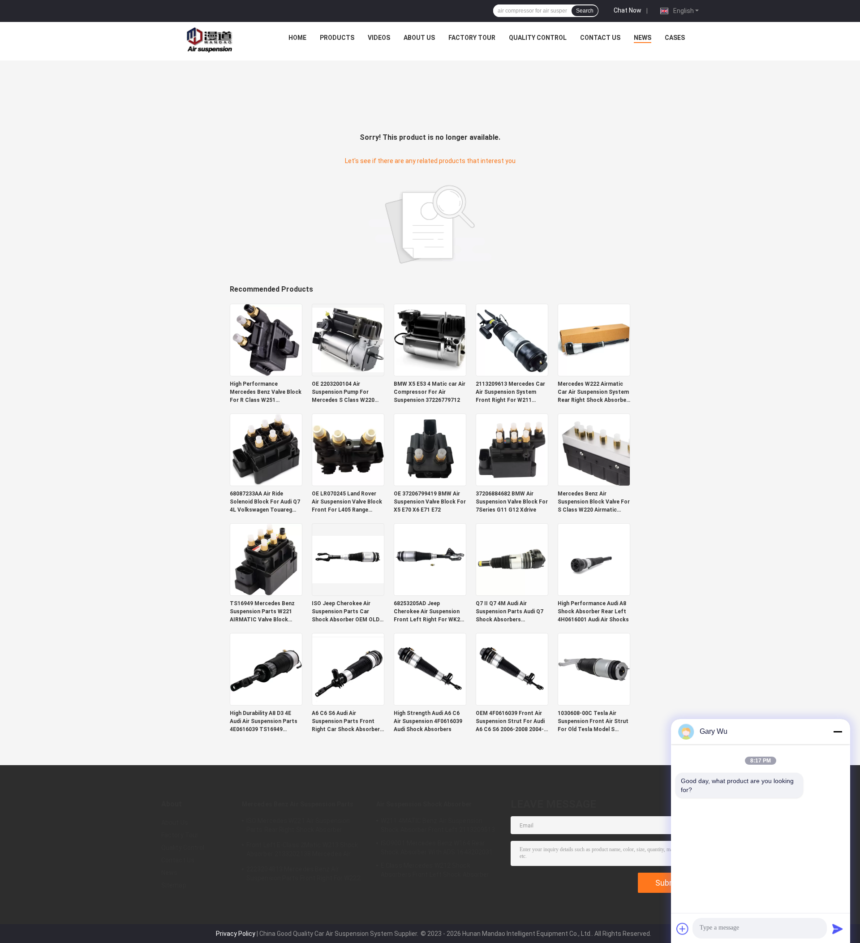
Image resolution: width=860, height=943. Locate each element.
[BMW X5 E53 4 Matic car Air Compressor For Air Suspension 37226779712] (430, 339)
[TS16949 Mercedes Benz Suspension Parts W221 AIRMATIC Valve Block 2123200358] (266, 559)
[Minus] (837, 731)
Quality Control (538, 37)
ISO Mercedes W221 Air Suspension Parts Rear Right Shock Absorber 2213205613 (298, 826)
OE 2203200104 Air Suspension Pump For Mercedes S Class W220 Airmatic (343, 392)
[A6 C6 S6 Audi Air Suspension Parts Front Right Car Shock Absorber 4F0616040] (348, 668)
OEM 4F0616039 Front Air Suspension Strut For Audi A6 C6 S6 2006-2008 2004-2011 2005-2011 (510, 721)
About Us (419, 37)
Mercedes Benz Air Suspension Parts (297, 804)
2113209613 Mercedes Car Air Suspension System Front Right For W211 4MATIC (510, 392)
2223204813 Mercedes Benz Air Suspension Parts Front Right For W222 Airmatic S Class (303, 874)
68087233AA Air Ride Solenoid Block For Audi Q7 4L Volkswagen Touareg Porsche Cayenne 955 (265, 502)
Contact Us (600, 37)
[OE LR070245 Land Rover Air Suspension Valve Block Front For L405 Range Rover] (348, 449)
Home (297, 37)
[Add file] (682, 929)
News (642, 37)
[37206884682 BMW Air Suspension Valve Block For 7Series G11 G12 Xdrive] (512, 449)
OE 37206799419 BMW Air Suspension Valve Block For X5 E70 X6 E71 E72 (430, 502)
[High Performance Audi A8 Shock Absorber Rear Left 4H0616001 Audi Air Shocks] (594, 559)
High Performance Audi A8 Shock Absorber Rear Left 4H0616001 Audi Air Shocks (593, 611)
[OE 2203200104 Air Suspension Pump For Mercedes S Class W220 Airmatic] (348, 339)
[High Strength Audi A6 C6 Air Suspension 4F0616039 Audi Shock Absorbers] (430, 668)
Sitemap (173, 885)
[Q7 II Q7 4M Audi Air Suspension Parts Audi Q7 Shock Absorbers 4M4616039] (512, 559)
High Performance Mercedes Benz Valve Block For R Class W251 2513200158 (265, 392)
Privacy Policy (235, 933)
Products (337, 37)
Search (584, 11)
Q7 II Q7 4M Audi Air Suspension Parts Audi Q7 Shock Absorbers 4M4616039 (509, 612)
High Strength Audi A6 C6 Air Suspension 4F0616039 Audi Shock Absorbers (428, 721)
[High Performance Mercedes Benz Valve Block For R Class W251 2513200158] (266, 339)
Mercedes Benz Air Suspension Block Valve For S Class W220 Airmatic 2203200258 (594, 502)
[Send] (837, 929)
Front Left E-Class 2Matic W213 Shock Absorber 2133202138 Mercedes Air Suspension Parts (302, 850)
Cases (675, 37)
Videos (379, 37)
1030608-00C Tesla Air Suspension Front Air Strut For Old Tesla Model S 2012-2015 (593, 721)
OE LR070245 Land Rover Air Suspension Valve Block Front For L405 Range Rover (347, 502)
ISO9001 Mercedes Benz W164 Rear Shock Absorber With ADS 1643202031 (437, 848)
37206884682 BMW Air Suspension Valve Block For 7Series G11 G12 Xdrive (512, 502)
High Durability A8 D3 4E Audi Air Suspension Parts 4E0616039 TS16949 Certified (263, 721)
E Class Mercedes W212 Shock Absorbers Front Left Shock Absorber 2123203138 (435, 871)
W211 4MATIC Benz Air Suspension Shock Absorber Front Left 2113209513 (438, 825)
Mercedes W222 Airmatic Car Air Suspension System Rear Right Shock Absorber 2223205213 (593, 392)
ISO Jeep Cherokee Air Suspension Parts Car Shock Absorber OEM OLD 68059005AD (345, 612)
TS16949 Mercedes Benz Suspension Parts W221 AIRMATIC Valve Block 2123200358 (262, 612)
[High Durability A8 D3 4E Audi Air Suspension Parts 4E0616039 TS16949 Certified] (266, 668)
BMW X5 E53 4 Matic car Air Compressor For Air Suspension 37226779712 (429, 392)
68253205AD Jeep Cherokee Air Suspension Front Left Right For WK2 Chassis (427, 612)
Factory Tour (471, 37)
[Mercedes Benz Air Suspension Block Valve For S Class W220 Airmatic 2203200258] (594, 449)
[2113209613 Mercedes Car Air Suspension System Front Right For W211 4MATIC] (512, 339)
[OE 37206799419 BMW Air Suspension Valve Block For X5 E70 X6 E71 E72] (430, 449)
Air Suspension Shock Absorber (424, 804)
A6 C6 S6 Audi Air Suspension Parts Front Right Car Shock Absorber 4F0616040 (346, 721)
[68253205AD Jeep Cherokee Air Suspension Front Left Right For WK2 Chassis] (430, 559)
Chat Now (627, 10)
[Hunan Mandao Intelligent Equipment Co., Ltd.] (211, 39)
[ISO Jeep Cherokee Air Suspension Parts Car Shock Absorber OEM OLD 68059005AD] (348, 559)
